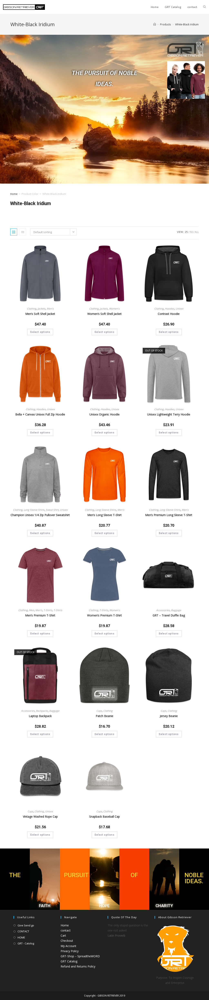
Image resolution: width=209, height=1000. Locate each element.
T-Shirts (47, 610)
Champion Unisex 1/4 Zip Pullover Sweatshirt (40, 515)
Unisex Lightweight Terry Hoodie (168, 414)
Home (14, 194)
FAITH (44, 905)
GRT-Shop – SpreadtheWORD (80, 956)
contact (66, 930)
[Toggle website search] (204, 7)
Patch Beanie (104, 716)
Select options (40, 332)
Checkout (67, 941)
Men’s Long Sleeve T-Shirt (104, 515)
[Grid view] (13, 232)
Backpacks (42, 711)
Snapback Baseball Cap (104, 816)
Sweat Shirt (52, 510)
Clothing (31, 308)
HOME (21, 937)
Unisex (179, 308)
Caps (99, 711)
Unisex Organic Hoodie (104, 414)
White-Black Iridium (187, 24)
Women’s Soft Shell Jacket (104, 314)
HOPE (104, 905)
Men (31, 610)
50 (191, 232)
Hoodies (169, 308)
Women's (114, 308)
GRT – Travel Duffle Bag (169, 615)
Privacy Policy (70, 951)
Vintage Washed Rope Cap (40, 816)
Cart (63, 935)
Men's (50, 308)
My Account (68, 946)
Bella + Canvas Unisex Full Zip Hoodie (40, 414)
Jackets (42, 308)
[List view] (22, 232)
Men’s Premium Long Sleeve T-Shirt (168, 515)
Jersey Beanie (169, 716)
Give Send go (26, 925)
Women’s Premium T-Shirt (104, 615)
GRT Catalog (69, 961)
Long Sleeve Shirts (34, 510)
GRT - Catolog (26, 943)
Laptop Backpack (40, 716)
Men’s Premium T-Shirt (40, 615)
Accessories (163, 610)
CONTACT (23, 931)
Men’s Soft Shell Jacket (40, 314)
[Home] (154, 24)
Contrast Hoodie (169, 314)
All (197, 232)
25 (186, 232)
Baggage (176, 610)
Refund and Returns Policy (78, 966)
